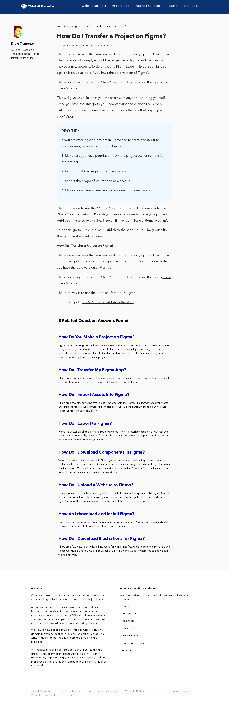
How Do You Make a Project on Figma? (96, 337)
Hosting (172, 6)
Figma (76, 26)
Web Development (43, 695)
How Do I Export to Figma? (85, 424)
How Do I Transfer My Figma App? (92, 370)
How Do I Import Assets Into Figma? (93, 395)
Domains (69, 695)
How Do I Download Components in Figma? (101, 452)
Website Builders (94, 6)
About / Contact (41, 691)
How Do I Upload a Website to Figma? (95, 485)
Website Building (147, 6)
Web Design (193, 6)
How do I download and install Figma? (96, 514)
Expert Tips (120, 6)
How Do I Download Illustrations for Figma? (101, 539)
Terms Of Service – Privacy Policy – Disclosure (88, 691)
